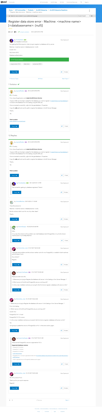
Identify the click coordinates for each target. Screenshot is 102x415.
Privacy (38, 411)
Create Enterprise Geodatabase (58, 101)
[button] (64, 40)
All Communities (44, 2)
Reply (13, 72)
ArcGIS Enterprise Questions (58, 10)
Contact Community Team (62, 408)
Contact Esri (63, 411)
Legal (55, 411)
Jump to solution (24, 32)
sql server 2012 (37, 64)
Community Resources (72, 2)
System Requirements (17, 353)
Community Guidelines (44, 408)
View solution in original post (17, 121)
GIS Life (62, 2)
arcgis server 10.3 (15, 64)
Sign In (86, 2)
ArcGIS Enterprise (41, 10)
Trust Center (47, 411)
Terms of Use (37, 408)
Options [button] (90, 11)
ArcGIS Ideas (54, 2)
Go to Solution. (19, 59)
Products (30, 10)
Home (11, 10)
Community (11, 2)
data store (26, 64)
